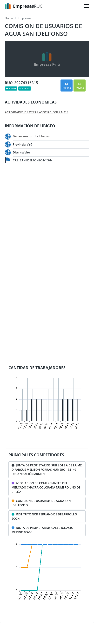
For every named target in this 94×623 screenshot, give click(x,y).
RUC (27, 6)
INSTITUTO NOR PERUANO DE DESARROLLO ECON (44, 516)
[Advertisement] (47, 218)
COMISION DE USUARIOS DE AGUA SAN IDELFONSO (41, 503)
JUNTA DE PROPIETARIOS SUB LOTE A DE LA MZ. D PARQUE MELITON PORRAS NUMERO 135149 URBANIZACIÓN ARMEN (47, 469)
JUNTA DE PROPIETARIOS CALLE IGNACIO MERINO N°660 (42, 530)
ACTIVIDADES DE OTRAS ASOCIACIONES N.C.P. (36, 112)
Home (9, 18)
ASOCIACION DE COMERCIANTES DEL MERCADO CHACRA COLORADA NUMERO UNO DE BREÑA (46, 487)
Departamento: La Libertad (31, 136)
